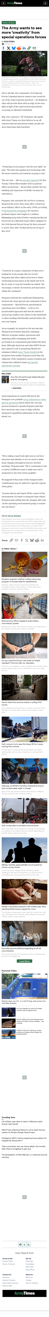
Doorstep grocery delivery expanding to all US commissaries (21, 949)
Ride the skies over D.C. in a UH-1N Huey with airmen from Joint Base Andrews (24, 1002)
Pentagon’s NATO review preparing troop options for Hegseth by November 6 (24, 1139)
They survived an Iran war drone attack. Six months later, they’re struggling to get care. (23, 1147)
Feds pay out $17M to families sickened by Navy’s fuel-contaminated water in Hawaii (23, 787)
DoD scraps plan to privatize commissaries (20, 825)
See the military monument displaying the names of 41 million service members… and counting (30, 1021)
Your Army (8, 22)
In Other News (9, 548)
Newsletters (30, 1264)
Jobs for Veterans (32, 1283)
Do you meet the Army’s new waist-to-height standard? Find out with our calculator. (21, 661)
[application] (24, 986)
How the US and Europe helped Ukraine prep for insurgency (28, 378)
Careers (28, 1280)
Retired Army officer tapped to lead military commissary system (20, 622)
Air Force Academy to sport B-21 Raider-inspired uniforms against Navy (29, 1009)
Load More (24, 961)
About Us (29, 1277)
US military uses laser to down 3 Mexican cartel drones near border (22, 1122)
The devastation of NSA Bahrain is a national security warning (24, 1155)
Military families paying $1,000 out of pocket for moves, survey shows (22, 866)
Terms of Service (8, 1264)
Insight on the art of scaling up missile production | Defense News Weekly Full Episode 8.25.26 (29, 1032)
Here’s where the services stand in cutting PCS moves (22, 703)
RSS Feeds (30, 1267)
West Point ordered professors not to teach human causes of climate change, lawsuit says (23, 1131)
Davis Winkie (9, 41)
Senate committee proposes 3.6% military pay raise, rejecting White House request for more (24, 907)
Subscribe (29, 1261)
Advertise (5, 1277)
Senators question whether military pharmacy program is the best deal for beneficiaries (21, 580)
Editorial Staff (7, 1285)
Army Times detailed (28, 352)
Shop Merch (30, 1269)
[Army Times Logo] (14, 3)
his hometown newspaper (15, 211)
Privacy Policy (7, 1261)
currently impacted (30, 180)
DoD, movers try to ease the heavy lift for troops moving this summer (22, 745)
